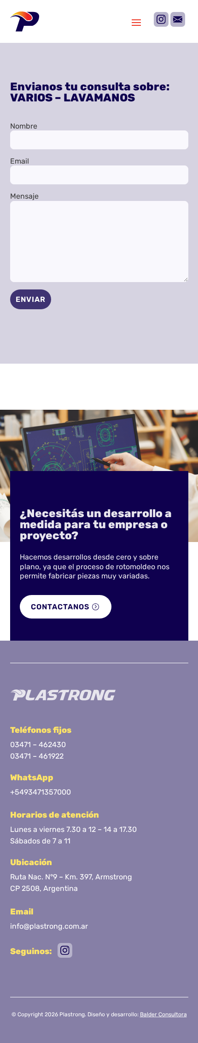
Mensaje (24, 196)
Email (19, 161)
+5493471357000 (40, 792)
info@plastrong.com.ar (49, 926)
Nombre (23, 126)
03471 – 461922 (37, 756)
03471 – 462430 (38, 744)
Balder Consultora (163, 1014)
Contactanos (60, 606)
